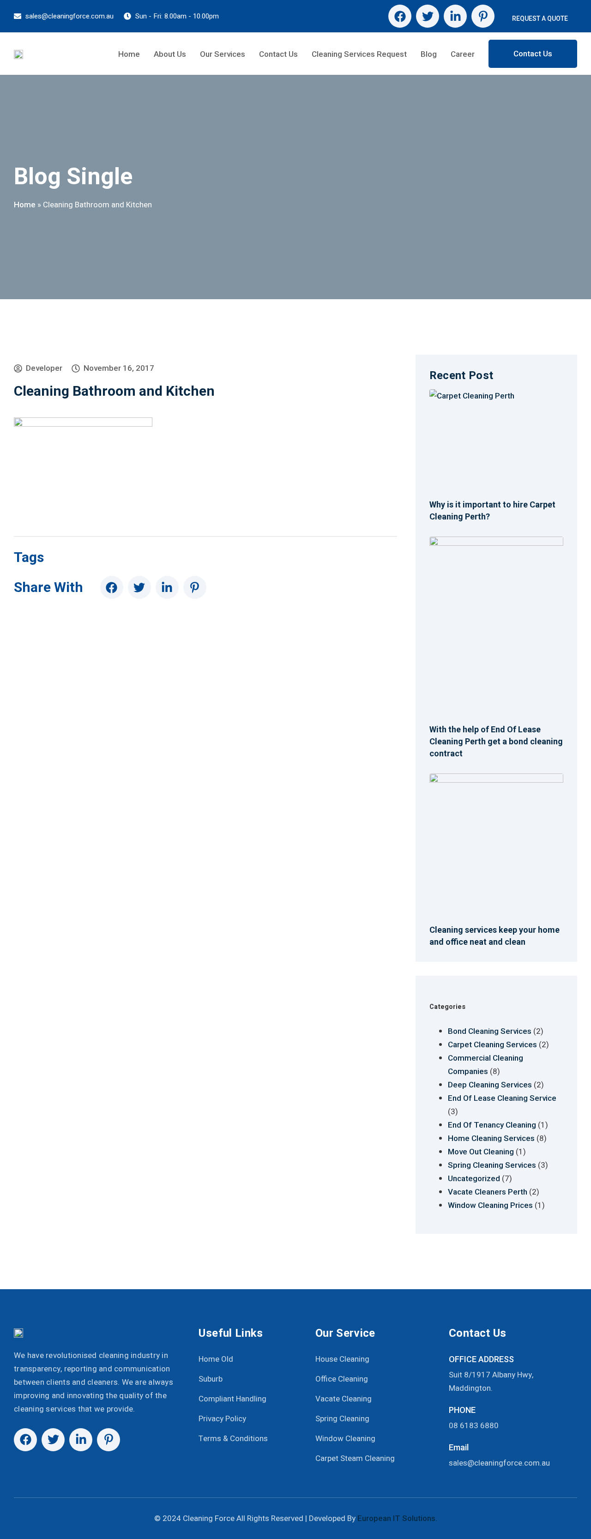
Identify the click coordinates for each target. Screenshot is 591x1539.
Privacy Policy (222, 1418)
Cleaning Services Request (359, 54)
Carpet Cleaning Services (492, 1044)
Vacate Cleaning (343, 1399)
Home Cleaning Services (491, 1138)
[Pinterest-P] (483, 16)
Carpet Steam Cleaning (355, 1458)
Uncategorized (474, 1178)
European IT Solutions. (397, 1518)
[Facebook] (399, 16)
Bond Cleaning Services (489, 1031)
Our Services (222, 54)
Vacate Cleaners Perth (487, 1191)
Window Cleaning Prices (490, 1205)
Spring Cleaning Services (492, 1165)
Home (129, 54)
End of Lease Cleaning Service (502, 1098)
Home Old (216, 1359)
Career (463, 54)
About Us (170, 54)
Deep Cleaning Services (490, 1084)
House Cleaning (342, 1359)
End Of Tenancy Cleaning (492, 1124)
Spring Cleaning (342, 1418)
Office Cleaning (341, 1379)
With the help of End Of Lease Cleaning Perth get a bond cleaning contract (496, 741)
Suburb (211, 1379)
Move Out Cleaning (481, 1151)
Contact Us (278, 54)
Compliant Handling (232, 1399)
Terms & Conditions (233, 1438)
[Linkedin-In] (455, 16)
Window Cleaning (345, 1438)
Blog (429, 54)
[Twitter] (427, 16)
